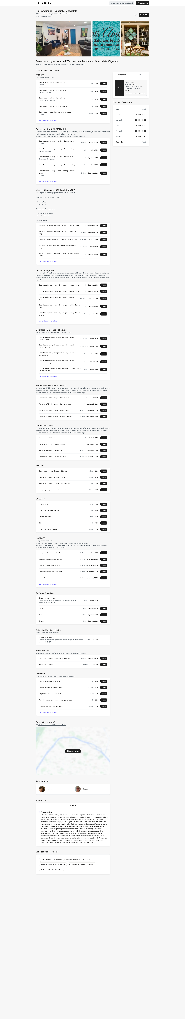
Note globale (122, 74)
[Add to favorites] (136, 15)
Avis (140, 74)
